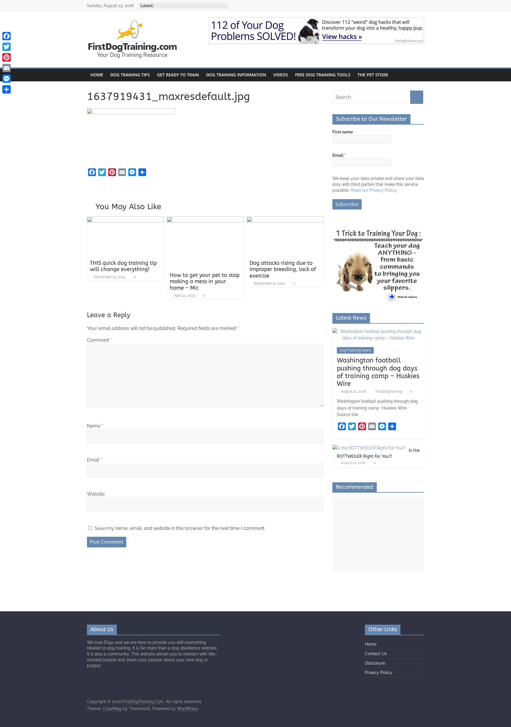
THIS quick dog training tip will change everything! (123, 266)
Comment (99, 340)
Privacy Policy (378, 672)
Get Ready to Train (178, 75)
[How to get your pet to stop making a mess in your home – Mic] (205, 220)
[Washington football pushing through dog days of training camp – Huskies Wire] (378, 331)
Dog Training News (355, 350)
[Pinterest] (6, 57)
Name (95, 426)
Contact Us (376, 653)
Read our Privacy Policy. (374, 190)
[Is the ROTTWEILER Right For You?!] (369, 448)
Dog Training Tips (130, 75)
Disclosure (375, 663)
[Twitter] (6, 46)
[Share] (6, 89)
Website (96, 494)
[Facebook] (6, 36)
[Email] (6, 68)
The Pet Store (373, 75)
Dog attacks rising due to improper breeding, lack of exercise (283, 269)
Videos (280, 75)
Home (96, 75)
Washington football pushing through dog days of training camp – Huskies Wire (378, 372)
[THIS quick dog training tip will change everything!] (125, 220)
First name (342, 132)
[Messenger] (6, 78)
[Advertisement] (378, 534)
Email (94, 460)
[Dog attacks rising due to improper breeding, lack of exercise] (285, 220)
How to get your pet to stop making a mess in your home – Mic (205, 281)
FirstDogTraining (389, 391)
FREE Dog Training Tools (322, 75)
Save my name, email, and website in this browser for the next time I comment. (180, 528)
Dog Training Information (236, 75)
